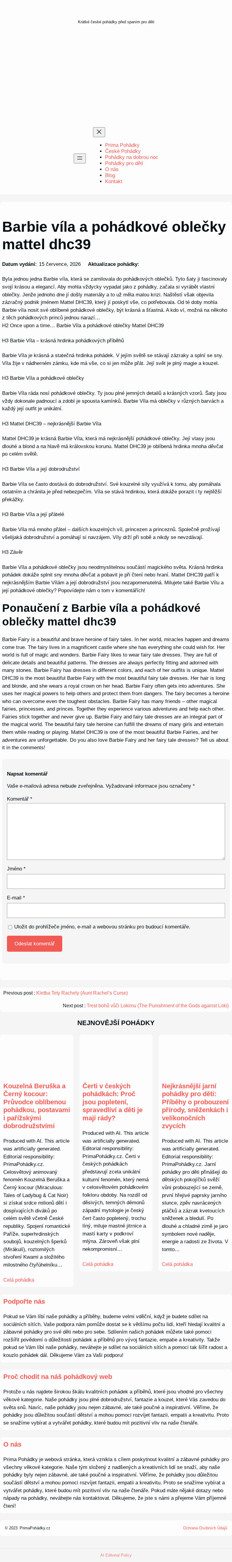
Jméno (16, 869)
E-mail (16, 898)
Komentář (19, 799)
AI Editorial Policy (116, 1555)
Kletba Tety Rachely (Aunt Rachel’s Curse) (82, 993)
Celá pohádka (18, 1280)
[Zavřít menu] (99, 132)
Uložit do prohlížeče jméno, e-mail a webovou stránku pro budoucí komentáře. (102, 927)
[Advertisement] (116, 77)
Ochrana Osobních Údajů (205, 1528)
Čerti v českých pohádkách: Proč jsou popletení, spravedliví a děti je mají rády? (112, 1102)
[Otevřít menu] (80, 158)
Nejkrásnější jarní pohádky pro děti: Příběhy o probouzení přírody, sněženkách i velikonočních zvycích (195, 1106)
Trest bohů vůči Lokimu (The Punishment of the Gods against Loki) (158, 1005)
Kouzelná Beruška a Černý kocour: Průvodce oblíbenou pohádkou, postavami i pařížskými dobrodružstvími (36, 1106)
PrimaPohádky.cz (35, 1528)
